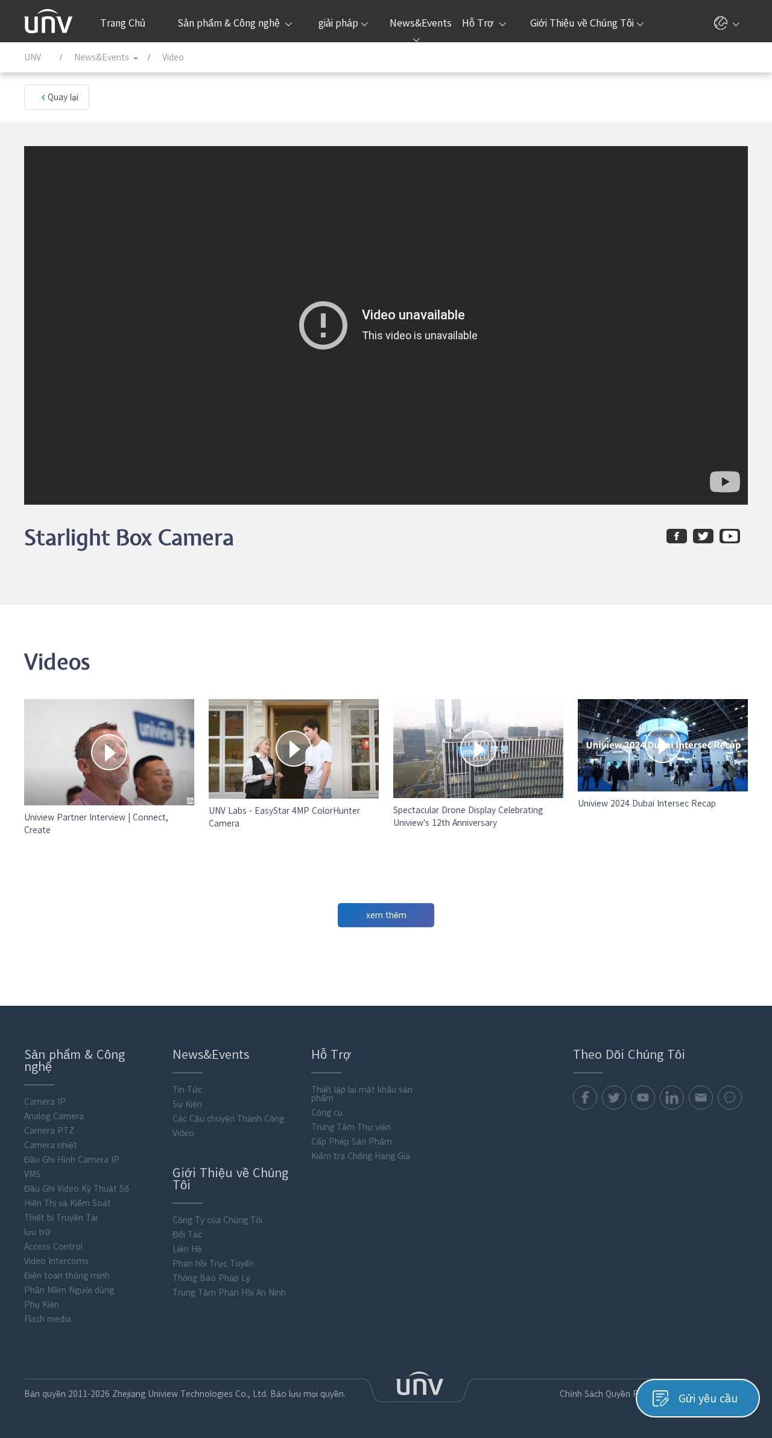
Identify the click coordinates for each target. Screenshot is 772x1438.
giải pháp (338, 23)
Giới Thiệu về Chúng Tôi (582, 23)
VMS (32, 1174)
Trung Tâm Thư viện (351, 1127)
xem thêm (386, 915)
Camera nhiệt (50, 1145)
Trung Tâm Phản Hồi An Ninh (229, 1292)
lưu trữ (37, 1232)
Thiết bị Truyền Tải (61, 1217)
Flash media (47, 1319)
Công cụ (327, 1112)
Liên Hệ (187, 1249)
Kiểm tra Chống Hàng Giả (360, 1156)
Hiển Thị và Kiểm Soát (67, 1203)
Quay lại (63, 97)
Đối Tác (187, 1234)
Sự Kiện (187, 1104)
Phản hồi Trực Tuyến (213, 1263)
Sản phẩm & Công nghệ (229, 23)
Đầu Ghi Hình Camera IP (71, 1159)
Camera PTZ (49, 1130)
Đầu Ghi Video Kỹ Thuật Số (76, 1188)
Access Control (53, 1246)
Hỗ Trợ (479, 23)
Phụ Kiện (41, 1304)
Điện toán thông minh (67, 1275)
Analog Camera (54, 1116)
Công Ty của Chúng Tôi (217, 1220)
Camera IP (45, 1102)
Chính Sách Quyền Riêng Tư (614, 1394)
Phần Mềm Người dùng (69, 1290)
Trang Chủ (122, 23)
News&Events (419, 23)
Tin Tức (187, 1089)
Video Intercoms (56, 1261)
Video (183, 1133)
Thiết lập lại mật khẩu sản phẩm (362, 1093)
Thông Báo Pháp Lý (211, 1278)
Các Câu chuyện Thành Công (228, 1118)
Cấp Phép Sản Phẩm (351, 1141)
